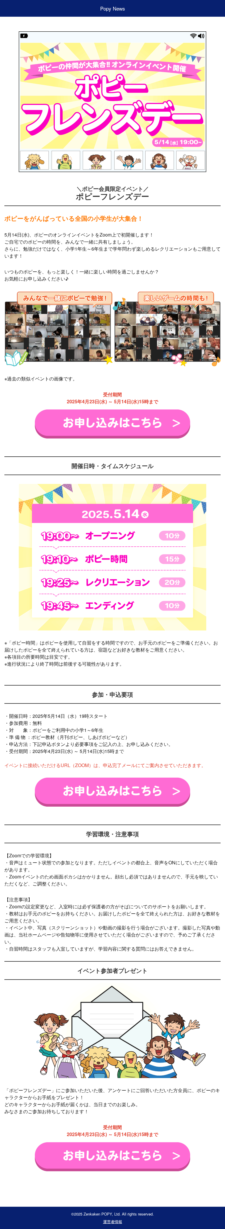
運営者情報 (112, 1221)
